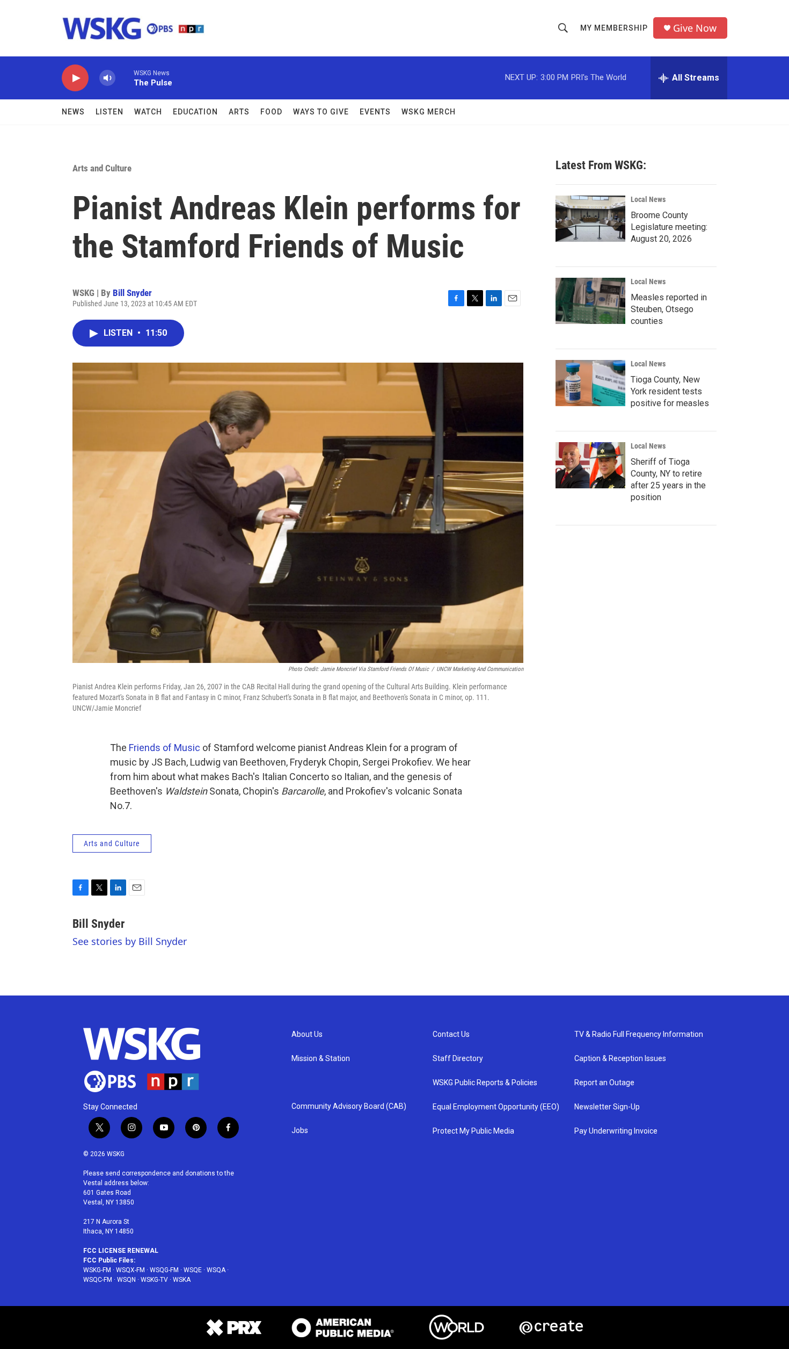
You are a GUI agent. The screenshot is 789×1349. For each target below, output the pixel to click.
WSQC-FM (97, 1279)
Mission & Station (320, 1059)
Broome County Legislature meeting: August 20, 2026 (669, 227)
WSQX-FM (130, 1270)
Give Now (695, 28)
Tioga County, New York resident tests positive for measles (670, 391)
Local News (648, 199)
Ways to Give (321, 111)
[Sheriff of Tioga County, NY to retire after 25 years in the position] (590, 465)
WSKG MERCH (428, 111)
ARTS (239, 111)
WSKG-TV (154, 1279)
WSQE (193, 1270)
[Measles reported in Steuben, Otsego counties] (590, 301)
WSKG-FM (97, 1270)
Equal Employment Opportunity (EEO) (496, 1107)
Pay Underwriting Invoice (616, 1131)
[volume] (107, 78)
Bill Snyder (132, 292)
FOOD (271, 111)
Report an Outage (604, 1083)
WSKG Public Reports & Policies (485, 1083)
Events (375, 111)
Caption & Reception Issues (620, 1059)
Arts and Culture (102, 168)
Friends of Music (165, 747)
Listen (109, 111)
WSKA (182, 1279)
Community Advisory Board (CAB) (348, 1106)
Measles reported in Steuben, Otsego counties (669, 309)
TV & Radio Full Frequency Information (638, 1034)
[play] (75, 78)
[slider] (124, 77)
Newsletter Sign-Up (607, 1107)
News (73, 111)
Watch (148, 111)
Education (195, 111)
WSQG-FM (164, 1270)
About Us (307, 1034)
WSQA (216, 1270)
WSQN (126, 1279)
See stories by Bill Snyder (129, 941)
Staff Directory (458, 1059)
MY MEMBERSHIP (614, 28)
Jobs (299, 1131)
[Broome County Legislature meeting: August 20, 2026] (590, 219)
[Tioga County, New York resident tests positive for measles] (590, 383)
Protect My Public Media (473, 1131)
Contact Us (451, 1034)
